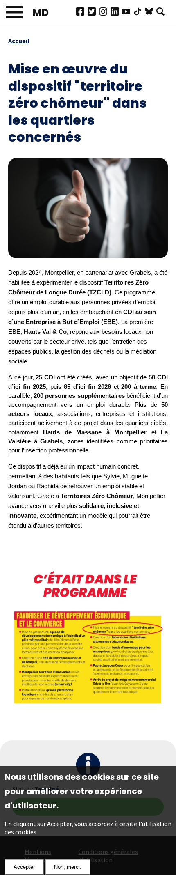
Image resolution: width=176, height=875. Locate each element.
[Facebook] (82, 12)
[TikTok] (139, 12)
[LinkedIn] (116, 12)
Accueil (18, 41)
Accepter (24, 867)
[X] (93, 12)
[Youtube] (127, 12)
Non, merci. (67, 867)
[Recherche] (162, 12)
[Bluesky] (150, 12)
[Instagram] (105, 12)
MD (41, 12)
